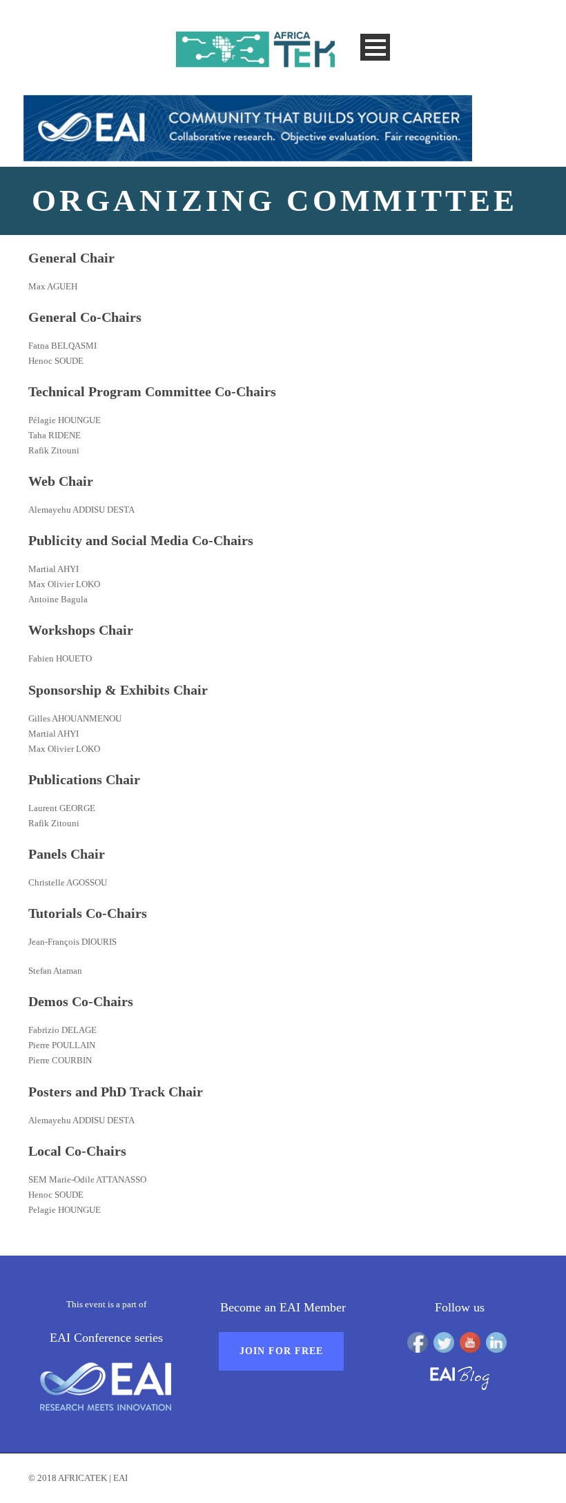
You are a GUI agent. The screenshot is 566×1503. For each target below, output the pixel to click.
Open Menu (375, 47)
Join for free (281, 1351)
